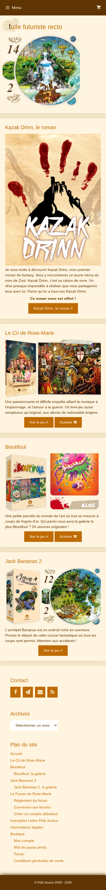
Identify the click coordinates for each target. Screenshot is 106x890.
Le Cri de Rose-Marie (27, 760)
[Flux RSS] (52, 692)
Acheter (66, 422)
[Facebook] (15, 692)
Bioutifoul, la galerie (30, 774)
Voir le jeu (37, 422)
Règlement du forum (30, 800)
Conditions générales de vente (39, 861)
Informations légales (26, 827)
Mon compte (24, 841)
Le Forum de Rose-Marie (30, 794)
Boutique (17, 834)
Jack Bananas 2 (23, 780)
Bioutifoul (17, 767)
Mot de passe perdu (30, 847)
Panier (19, 854)
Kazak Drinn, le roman (52, 308)
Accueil (16, 754)
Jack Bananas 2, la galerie (35, 787)
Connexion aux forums (32, 807)
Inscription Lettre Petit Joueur (34, 820)
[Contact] (40, 692)
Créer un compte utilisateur (36, 814)
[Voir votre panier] (98, 7)
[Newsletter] (28, 692)
